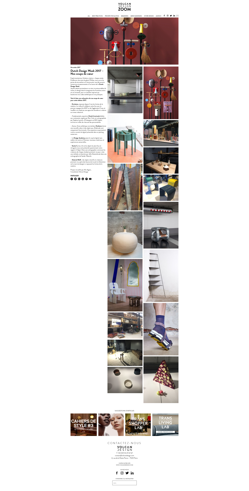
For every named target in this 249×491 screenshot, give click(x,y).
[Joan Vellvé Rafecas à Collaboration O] (160, 173)
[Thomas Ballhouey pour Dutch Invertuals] (124, 162)
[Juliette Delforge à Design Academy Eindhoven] (124, 209)
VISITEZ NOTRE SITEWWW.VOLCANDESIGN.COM (124, 464)
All (89, 16)
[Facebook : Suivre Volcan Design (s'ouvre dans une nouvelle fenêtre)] (163, 15)
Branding (124, 16)
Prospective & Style (112, 16)
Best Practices (97, 16)
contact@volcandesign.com (124, 455)
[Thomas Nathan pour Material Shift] (124, 392)
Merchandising (136, 16)
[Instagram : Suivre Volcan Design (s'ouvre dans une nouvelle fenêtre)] (167, 15)
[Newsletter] (176, 15)
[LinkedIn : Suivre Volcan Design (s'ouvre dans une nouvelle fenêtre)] (173, 15)
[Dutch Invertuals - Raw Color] (160, 118)
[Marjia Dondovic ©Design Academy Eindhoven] (160, 301)
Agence (158, 16)
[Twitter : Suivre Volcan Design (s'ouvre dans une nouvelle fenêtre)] (170, 15)
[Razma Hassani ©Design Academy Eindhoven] (160, 355)
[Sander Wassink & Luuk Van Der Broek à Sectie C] (124, 338)
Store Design (149, 16)
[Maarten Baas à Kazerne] (124, 257)
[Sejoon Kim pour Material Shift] (160, 402)
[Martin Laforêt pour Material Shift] (124, 310)
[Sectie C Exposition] (124, 365)
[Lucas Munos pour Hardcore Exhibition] (160, 248)
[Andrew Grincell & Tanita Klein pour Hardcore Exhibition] (124, 112)
